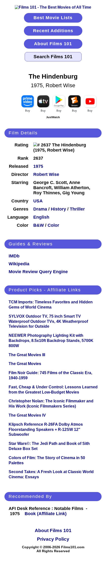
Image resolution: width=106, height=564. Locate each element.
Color (53, 225)
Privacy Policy (53, 539)
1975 (38, 166)
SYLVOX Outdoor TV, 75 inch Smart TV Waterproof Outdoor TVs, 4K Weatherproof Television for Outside (48, 321)
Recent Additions (53, 30)
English (41, 217)
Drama (40, 209)
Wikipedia (19, 263)
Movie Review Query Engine (38, 271)
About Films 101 (53, 43)
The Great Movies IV (27, 415)
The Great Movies (25, 364)
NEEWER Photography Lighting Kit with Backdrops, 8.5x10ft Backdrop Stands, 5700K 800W (51, 340)
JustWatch (53, 117)
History (58, 209)
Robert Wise (46, 174)
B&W (38, 225)
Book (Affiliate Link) (46, 513)
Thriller (77, 209)
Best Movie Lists (53, 17)
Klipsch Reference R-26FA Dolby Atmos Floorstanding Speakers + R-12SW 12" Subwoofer (46, 429)
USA (38, 200)
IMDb (14, 256)
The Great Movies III (27, 355)
